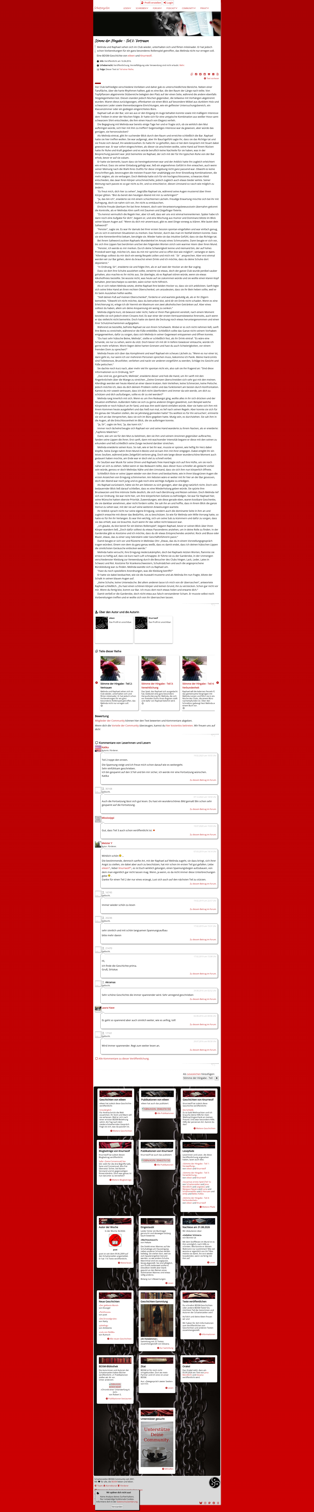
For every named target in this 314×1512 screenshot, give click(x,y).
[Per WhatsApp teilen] (213, 74)
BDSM (114, 1481)
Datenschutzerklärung (127, 1501)
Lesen (170, 1283)
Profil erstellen (152, 2)
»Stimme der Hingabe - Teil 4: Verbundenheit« (196, 1199)
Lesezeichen (194, 1074)
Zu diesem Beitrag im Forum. (203, 780)
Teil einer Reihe (126, 69)
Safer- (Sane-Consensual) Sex (112, 1161)
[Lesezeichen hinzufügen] (217, 1078)
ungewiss (200, 1186)
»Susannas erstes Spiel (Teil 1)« (197, 1181)
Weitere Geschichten (122, 1130)
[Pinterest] (213, 1503)
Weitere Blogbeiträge (121, 1180)
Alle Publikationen (165, 1113)
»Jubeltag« (103, 1325)
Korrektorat (111, 1485)
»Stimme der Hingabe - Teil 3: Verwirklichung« (196, 1173)
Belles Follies (198, 1193)
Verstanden (117, 1506)
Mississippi (108, 817)
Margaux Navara (190, 1189)
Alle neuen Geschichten (120, 1338)
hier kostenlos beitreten (179, 725)
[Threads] (218, 1503)
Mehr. (182, 65)
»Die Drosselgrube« (108, 1318)
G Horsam (205, 1191)
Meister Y (107, 843)
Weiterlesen (125, 1262)
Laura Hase (108, 1007)
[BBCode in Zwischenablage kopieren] (217, 74)
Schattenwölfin (189, 1191)
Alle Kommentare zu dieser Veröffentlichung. (123, 1058)
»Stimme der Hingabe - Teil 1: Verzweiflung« (196, 1164)
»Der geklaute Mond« (108, 1305)
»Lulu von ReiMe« (107, 1332)
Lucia (204, 1189)
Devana (199, 1375)
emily (185, 1193)
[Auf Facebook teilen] (196, 74)
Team (100, 1485)
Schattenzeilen (102, 8)
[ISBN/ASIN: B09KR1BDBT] (115, 1387)
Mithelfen (169, 1469)
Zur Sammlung (166, 1348)
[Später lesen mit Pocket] (208, 74)
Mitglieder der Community (110, 720)
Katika (105, 747)
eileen (131, 55)
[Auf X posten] (200, 74)
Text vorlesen (212, 78)
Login (169, 2)
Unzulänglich (105, 1110)
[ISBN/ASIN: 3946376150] (156, 1109)
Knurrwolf (146, 55)
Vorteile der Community (125, 725)
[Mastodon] (209, 1503)
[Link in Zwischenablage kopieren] (191, 74)
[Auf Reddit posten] (204, 74)
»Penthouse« (105, 1312)
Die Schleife (188, 1110)
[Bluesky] (200, 1503)
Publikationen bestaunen (119, 1398)
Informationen (208, 1334)
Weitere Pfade (208, 1207)
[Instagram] (205, 1503)
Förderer (124, 1485)
